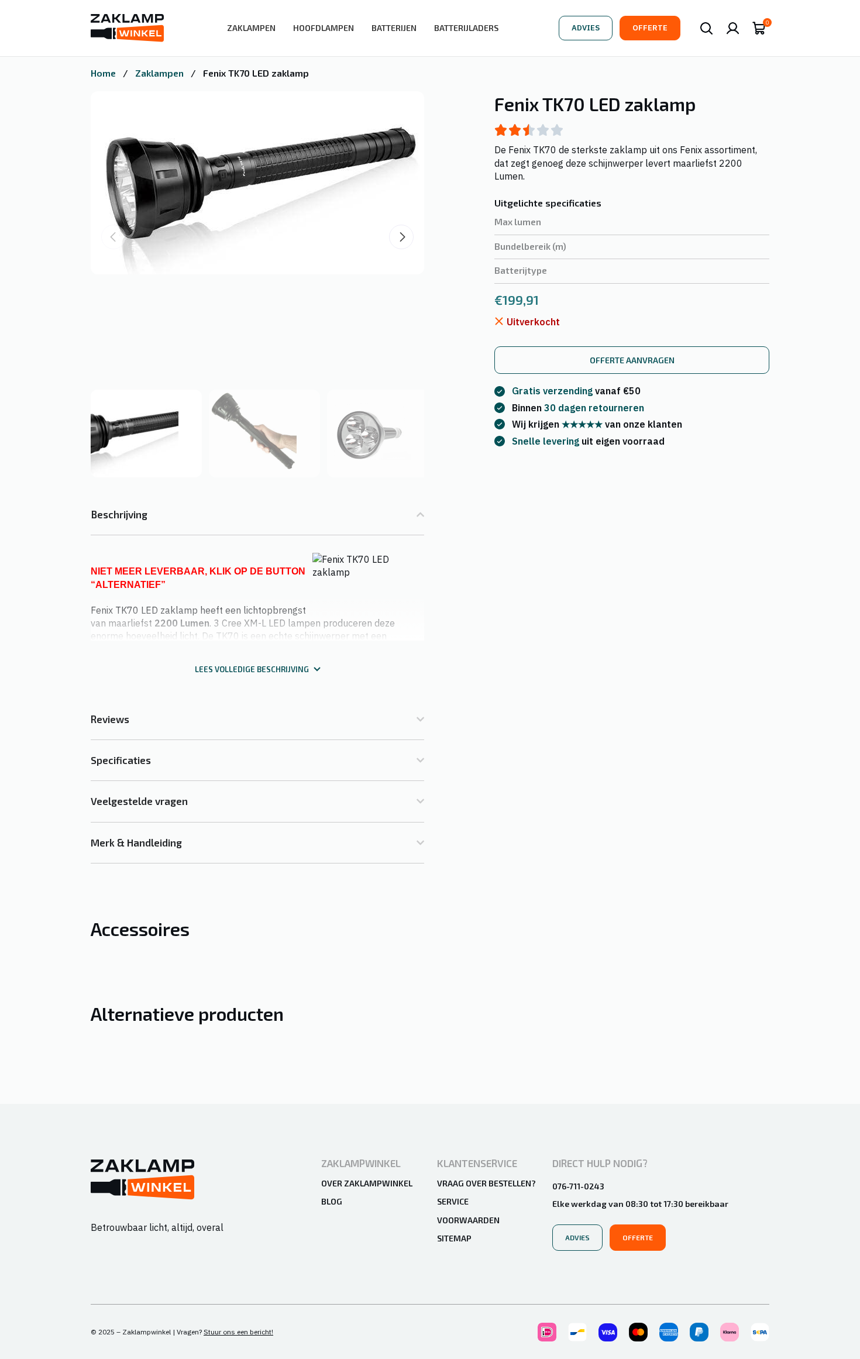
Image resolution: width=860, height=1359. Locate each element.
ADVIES (586, 28)
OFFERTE (650, 28)
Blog (331, 1201)
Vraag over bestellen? (486, 1183)
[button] (401, 237)
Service (453, 1201)
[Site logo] (127, 27)
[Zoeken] (706, 28)
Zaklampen (160, 72)
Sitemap (454, 1238)
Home (104, 72)
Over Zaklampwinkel (366, 1183)
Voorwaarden (468, 1220)
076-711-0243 (578, 1186)
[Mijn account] (733, 28)
